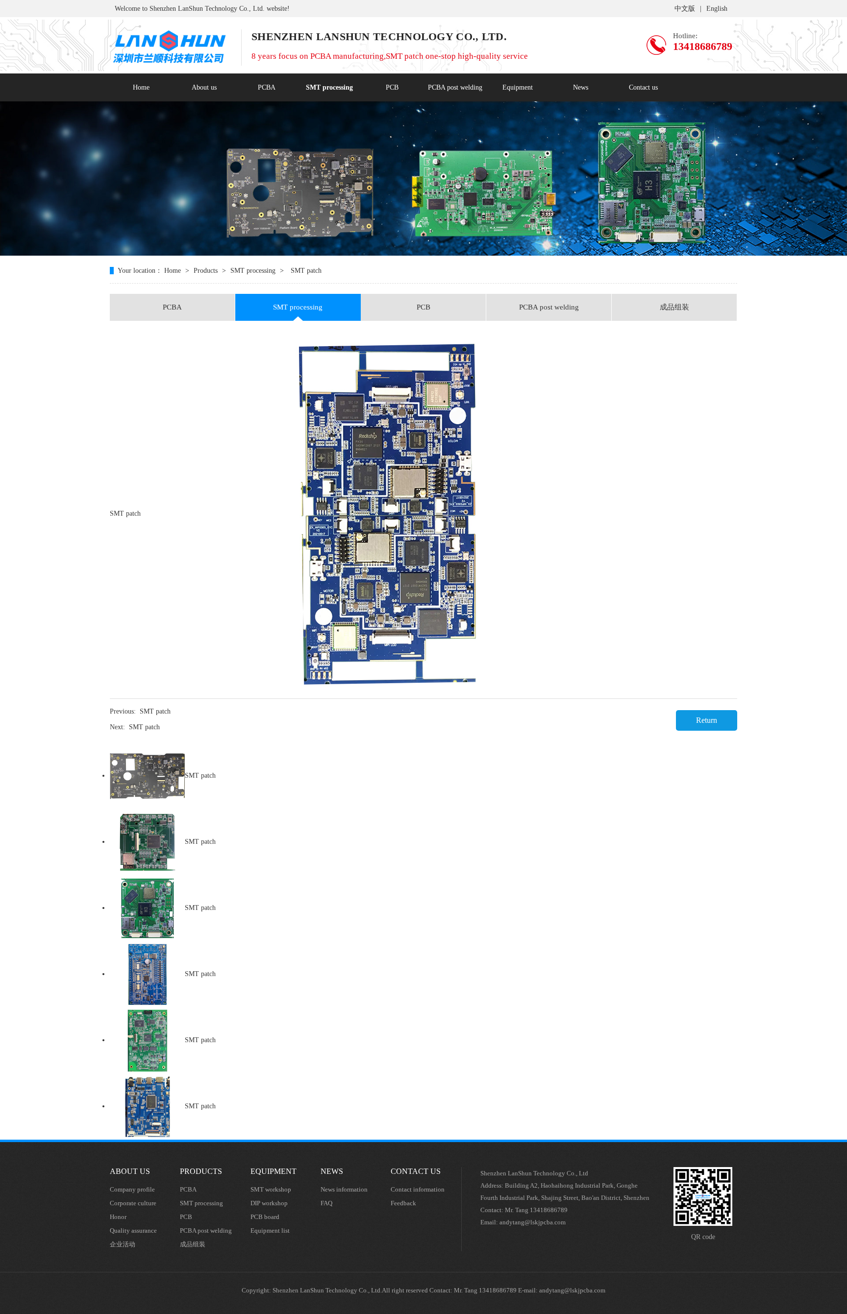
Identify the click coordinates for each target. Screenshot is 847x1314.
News (580, 87)
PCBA (266, 87)
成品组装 (674, 307)
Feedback (403, 1203)
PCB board (264, 1216)
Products (206, 270)
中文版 (684, 8)
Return (706, 720)
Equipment (517, 87)
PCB (392, 87)
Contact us (643, 87)
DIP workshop (269, 1203)
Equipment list (270, 1230)
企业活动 (122, 1244)
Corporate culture (133, 1203)
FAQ (326, 1203)
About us (204, 87)
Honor (118, 1216)
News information (344, 1189)
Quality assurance (133, 1230)
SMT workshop (270, 1189)
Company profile (132, 1189)
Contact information (418, 1189)
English (716, 8)
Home (141, 87)
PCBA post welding (455, 87)
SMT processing (329, 87)
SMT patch (155, 711)
